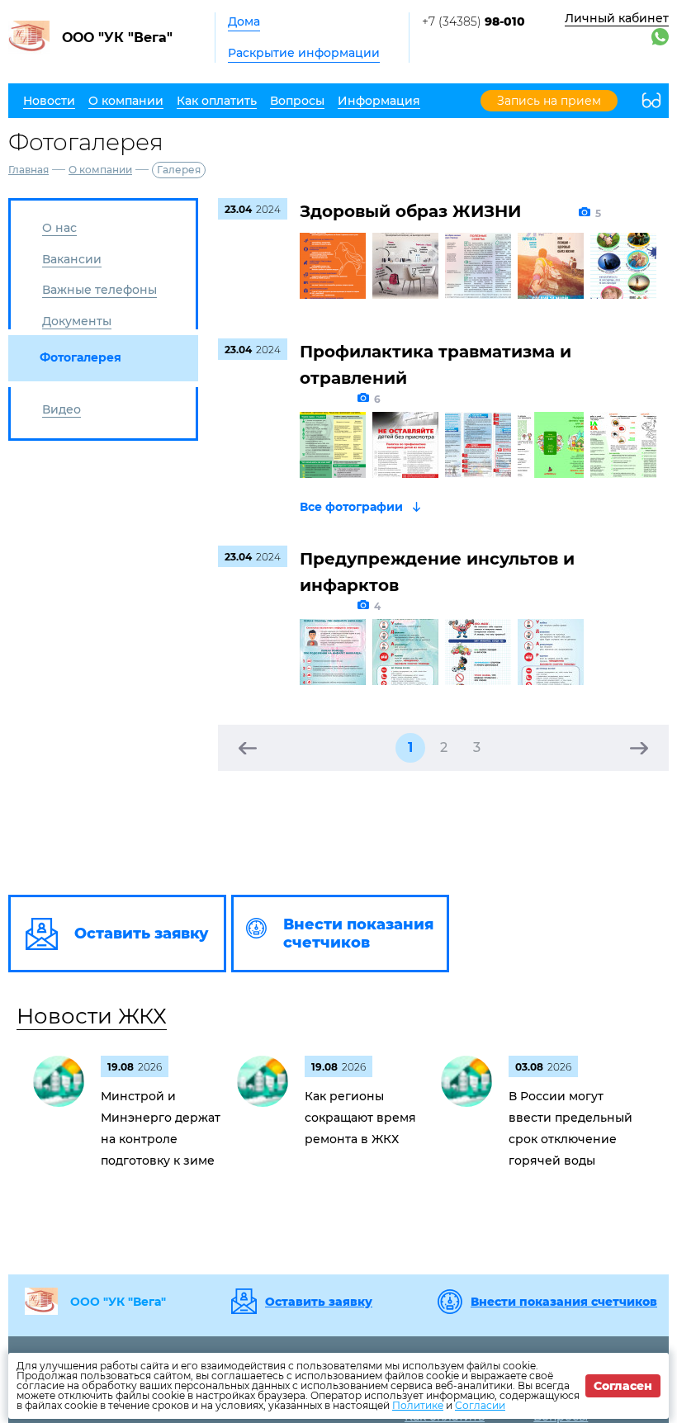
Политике (417, 1405)
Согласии (480, 1405)
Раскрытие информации (304, 52)
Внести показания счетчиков (564, 1301)
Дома (244, 21)
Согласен (623, 1385)
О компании (100, 169)
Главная (28, 169)
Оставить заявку (318, 1301)
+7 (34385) (473, 21)
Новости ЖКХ (92, 1016)
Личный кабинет (617, 18)
